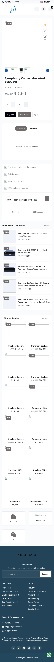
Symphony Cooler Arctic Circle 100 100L (15, 439)
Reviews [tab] (33, 128)
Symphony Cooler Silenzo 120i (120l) (15, 346)
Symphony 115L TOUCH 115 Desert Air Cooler (15, 470)
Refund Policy (33, 598)
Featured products (10, 591)
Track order (7, 605)
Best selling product (10, 595)
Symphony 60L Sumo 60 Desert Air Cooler (39, 501)
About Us (32, 588)
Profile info (6, 588)
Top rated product (10, 602)
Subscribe (45, 574)
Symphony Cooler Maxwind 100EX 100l (39, 377)
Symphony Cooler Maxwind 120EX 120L (15, 377)
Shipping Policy (34, 609)
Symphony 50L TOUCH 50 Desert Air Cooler (39, 470)
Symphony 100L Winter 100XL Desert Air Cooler (39, 439)
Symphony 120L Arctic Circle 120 (39, 408)
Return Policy (33, 602)
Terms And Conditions (37, 591)
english (47, 2)
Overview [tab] (21, 128)
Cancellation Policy (36, 605)
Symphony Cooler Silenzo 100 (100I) (39, 346)
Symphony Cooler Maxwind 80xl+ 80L (15, 408)
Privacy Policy (33, 595)
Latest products (8, 598)
